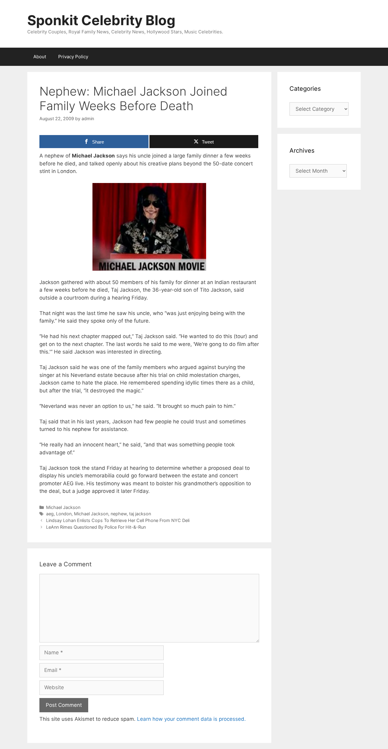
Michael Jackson (63, 507)
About (39, 56)
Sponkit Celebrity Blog (101, 20)
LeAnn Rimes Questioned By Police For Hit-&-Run (96, 527)
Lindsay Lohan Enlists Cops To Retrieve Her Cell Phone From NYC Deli (117, 520)
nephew (119, 513)
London (64, 513)
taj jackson (140, 513)
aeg (50, 513)
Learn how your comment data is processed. (191, 719)
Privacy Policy (73, 56)
